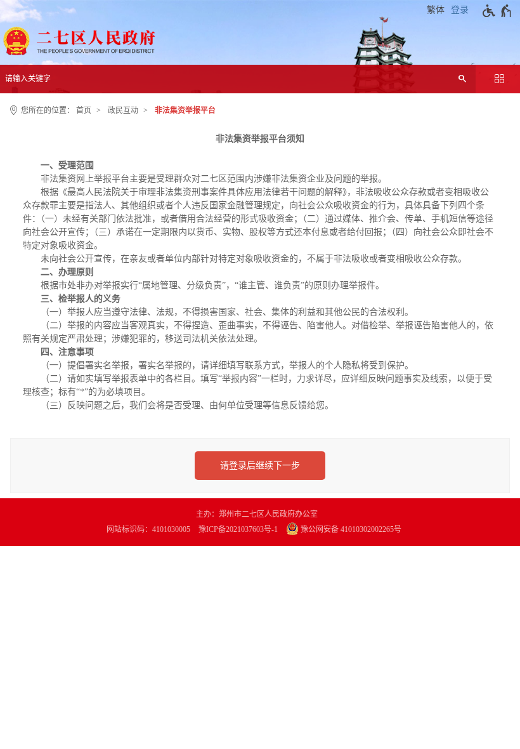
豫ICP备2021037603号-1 (238, 529)
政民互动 (123, 110)
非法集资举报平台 (185, 110)
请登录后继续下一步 (260, 465)
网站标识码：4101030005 (148, 529)
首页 (83, 110)
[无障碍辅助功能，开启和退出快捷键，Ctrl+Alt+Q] (497, 10)
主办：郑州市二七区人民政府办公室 (257, 514)
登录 (460, 10)
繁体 (436, 10)
